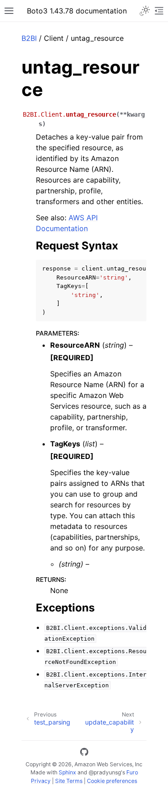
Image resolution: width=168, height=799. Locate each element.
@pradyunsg (105, 772)
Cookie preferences (112, 780)
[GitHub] (84, 753)
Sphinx (67, 772)
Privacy (41, 780)
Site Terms (68, 780)
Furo (132, 772)
